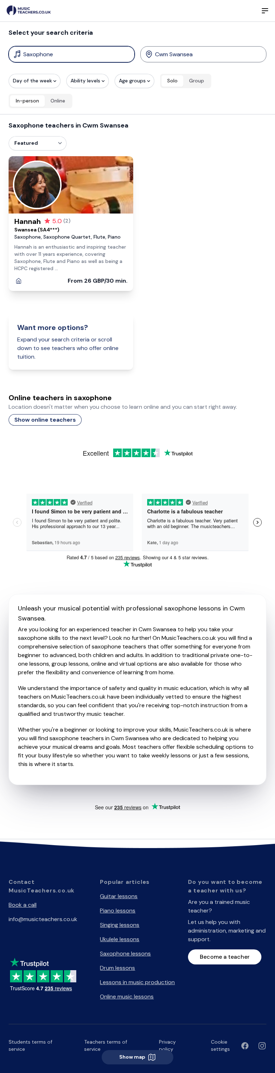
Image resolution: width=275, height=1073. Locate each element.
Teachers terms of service (105, 1045)
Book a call (23, 905)
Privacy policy (167, 1045)
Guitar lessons (119, 896)
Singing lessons (119, 925)
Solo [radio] (172, 80)
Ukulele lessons (119, 939)
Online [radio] (57, 100)
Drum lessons (117, 968)
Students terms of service (30, 1045)
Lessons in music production (137, 982)
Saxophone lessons (125, 953)
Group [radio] (196, 80)
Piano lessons (117, 910)
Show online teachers (45, 419)
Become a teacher (225, 957)
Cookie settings (220, 1045)
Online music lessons (127, 996)
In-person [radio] (27, 100)
